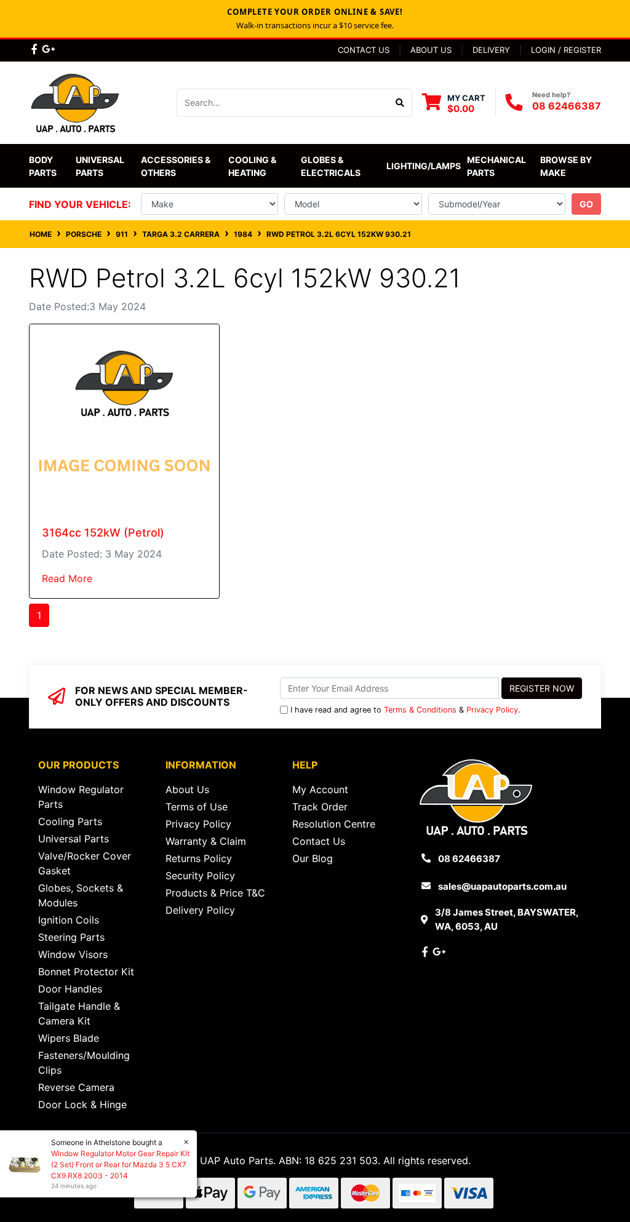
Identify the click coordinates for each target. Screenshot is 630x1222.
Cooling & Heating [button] (253, 166)
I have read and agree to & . (405, 709)
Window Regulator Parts (81, 796)
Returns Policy (198, 858)
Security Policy (200, 875)
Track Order (320, 807)
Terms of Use (196, 807)
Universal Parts (101, 166)
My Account (320, 789)
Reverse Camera (76, 1087)
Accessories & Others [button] (176, 166)
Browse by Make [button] (567, 166)
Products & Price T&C (215, 893)
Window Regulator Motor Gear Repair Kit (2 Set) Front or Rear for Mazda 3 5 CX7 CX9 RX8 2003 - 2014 (120, 1164)
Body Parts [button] (43, 166)
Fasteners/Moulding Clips (84, 1062)
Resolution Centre (333, 824)
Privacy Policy (492, 709)
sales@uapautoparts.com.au (502, 886)
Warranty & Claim (205, 841)
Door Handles (70, 989)
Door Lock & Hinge (82, 1104)
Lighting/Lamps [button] (423, 166)
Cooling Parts (70, 821)
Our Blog (312, 858)
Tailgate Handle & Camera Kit (79, 1013)
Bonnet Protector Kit (86, 971)
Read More (67, 578)
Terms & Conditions (420, 709)
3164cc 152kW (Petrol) (103, 532)
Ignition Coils (68, 920)
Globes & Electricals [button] (331, 166)
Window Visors (73, 954)
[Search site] (400, 103)
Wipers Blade (68, 1038)
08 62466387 (566, 106)
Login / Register (566, 50)
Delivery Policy (200, 910)
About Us (431, 50)
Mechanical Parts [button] (497, 166)
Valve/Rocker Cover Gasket (84, 863)
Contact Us (363, 50)
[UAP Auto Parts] (75, 101)
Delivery (491, 50)
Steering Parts (71, 937)
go (586, 204)
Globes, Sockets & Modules (80, 895)
